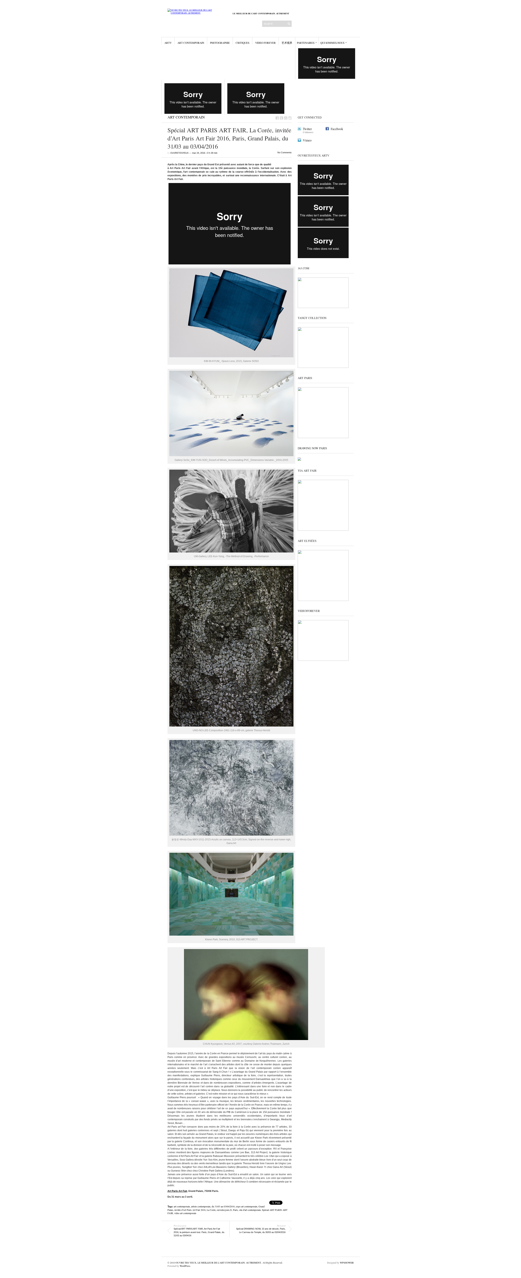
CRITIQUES (242, 43)
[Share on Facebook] (277, 117)
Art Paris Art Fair (177, 1191)
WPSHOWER (347, 1262)
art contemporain (182, 1206)
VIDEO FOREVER (265, 43)
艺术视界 (287, 43)
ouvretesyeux (179, 153)
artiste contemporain (200, 1206)
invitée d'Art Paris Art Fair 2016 (190, 1209)
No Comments (284, 152)
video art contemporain (185, 1213)
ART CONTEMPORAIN (190, 43)
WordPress (185, 1265)
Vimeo (307, 140)
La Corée (211, 1209)
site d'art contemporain (250, 1209)
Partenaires (305, 43)
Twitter (307, 129)
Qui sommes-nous (332, 43)
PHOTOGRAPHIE (220, 43)
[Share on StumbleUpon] (290, 117)
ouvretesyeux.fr (224, 1209)
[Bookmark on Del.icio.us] (285, 117)
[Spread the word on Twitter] (281, 117)
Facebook (337, 129)
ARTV (168, 43)
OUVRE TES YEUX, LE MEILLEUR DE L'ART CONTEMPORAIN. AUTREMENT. (218, 1262)
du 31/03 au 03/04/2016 (223, 1206)
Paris (235, 1209)
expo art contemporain (246, 1206)
